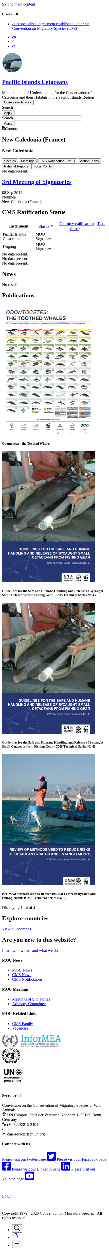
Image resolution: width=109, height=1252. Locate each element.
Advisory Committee (29, 1004)
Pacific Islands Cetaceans (35, 82)
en (14, 37)
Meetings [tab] (27, 161)
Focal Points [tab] (42, 166)
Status (44, 226)
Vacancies (20, 1028)
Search (7, 107)
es (13, 46)
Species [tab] (10, 161)
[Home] (12, 71)
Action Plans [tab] (89, 161)
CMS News (21, 975)
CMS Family (22, 1023)
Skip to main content (18, 4)
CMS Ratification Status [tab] (57, 161)
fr (13, 41)
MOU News (22, 970)
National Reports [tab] (16, 166)
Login (7, 1196)
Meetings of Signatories (31, 999)
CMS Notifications (27, 979)
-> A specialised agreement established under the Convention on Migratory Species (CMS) (50, 26)
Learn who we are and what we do (30, 950)
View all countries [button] (16, 929)
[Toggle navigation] (17, 1228)
